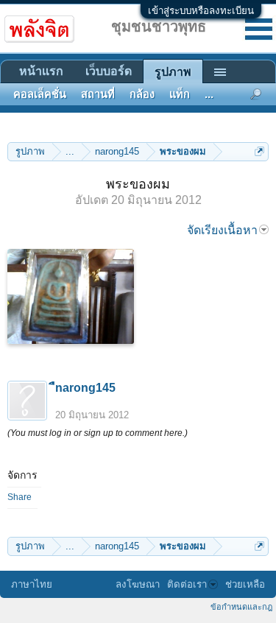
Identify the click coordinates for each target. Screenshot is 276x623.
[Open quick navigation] (259, 151)
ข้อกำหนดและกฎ (241, 606)
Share (19, 497)
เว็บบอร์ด (108, 71)
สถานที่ (98, 94)
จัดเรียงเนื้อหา (222, 230)
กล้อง (142, 94)
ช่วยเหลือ (245, 584)
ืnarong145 (85, 387)
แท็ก (179, 94)
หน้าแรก (41, 71)
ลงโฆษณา (138, 584)
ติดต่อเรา (187, 584)
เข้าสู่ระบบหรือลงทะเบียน (201, 10)
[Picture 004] (70, 296)
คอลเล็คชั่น (39, 94)
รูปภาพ (173, 72)
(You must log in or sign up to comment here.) (97, 433)
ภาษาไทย (31, 584)
